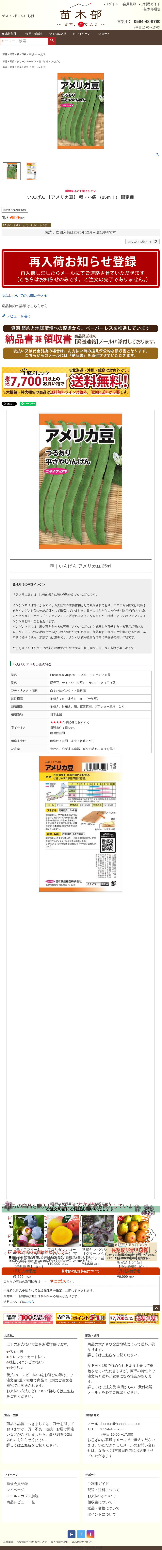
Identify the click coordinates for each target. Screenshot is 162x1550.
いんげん (41, 54)
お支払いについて (102, 1496)
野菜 (19, 67)
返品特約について (82, 1542)
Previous (5, 1254)
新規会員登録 (17, 1484)
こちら (29, 1301)
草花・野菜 (8, 54)
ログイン (112, 4)
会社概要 (8, 1542)
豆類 (31, 54)
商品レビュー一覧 (21, 1502)
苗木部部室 (36, 33)
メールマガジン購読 (23, 1496)
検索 (52, 41)
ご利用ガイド (150, 4)
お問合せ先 (92, 1415)
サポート (90, 1474)
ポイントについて (102, 1514)
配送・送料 (92, 1335)
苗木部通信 (152, 9)
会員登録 (129, 4)
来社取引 (10, 33)
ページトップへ (156, 1308)
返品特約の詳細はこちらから (25, 306)
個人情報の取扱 (60, 1542)
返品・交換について (104, 1508)
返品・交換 (11, 1415)
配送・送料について (104, 1490)
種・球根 (21, 54)
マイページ (83, 33)
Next (156, 1251)
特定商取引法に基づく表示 (32, 1542)
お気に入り (59, 33)
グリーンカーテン (26, 61)
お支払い (9, 1335)
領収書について (100, 1502)
